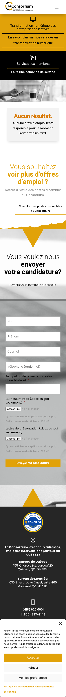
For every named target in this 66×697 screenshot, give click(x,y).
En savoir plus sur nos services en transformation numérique (33, 40)
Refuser (33, 668)
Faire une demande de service (33, 72)
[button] (60, 623)
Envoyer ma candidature (33, 463)
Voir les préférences (33, 678)
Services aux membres (33, 63)
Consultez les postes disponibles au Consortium (40, 209)
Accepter (33, 657)
